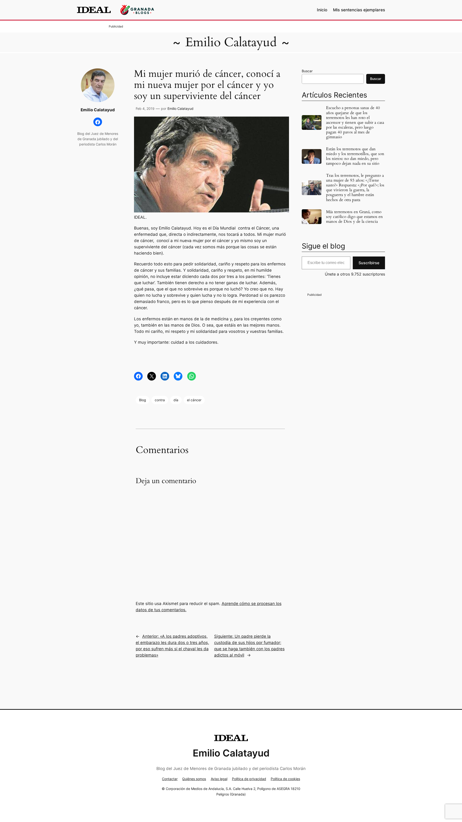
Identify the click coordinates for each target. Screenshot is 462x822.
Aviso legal (219, 779)
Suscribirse (369, 262)
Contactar (170, 779)
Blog (142, 400)
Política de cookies (285, 779)
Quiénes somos (194, 779)
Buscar (307, 71)
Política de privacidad (249, 779)
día (175, 400)
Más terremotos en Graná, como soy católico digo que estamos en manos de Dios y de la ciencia (354, 217)
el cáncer (194, 400)
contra (160, 400)
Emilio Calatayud (231, 42)
